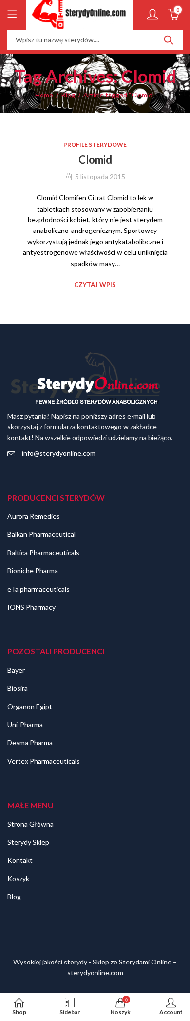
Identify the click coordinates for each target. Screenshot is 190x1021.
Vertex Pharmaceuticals (43, 761)
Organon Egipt (29, 706)
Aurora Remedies (33, 516)
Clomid (95, 159)
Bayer (16, 670)
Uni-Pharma (25, 724)
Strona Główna (30, 824)
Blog (68, 95)
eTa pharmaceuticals (38, 589)
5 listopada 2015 (100, 177)
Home (44, 95)
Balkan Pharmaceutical (41, 534)
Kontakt (20, 860)
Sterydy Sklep (28, 842)
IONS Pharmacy (31, 607)
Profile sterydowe (95, 144)
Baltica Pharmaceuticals (43, 552)
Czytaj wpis (95, 285)
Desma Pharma (30, 742)
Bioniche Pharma (32, 570)
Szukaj (168, 40)
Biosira (17, 688)
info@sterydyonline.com (58, 453)
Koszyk (18, 878)
